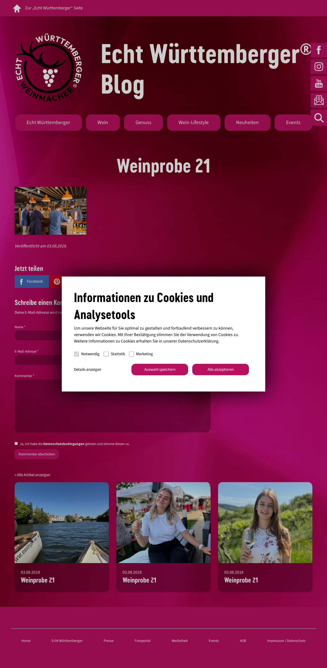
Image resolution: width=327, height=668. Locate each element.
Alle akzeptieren (221, 369)
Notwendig (90, 354)
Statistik (118, 354)
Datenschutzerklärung (198, 341)
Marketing (144, 354)
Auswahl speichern (159, 369)
